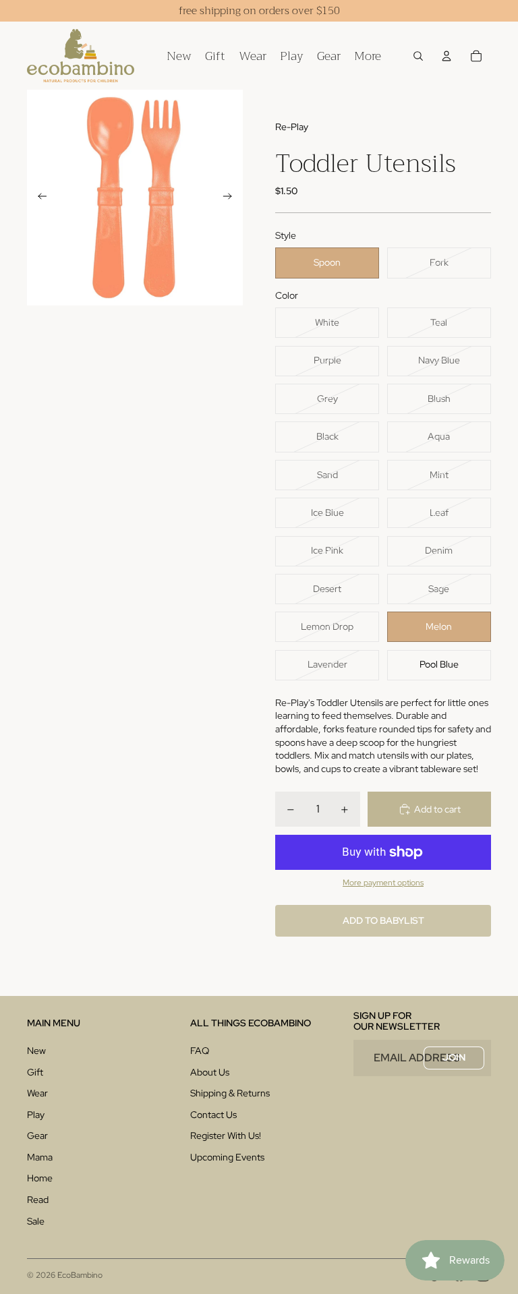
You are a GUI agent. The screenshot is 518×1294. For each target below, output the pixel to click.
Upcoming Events (227, 1157)
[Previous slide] (38, 197)
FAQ (199, 1051)
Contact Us (213, 1115)
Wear (37, 1093)
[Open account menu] (446, 56)
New (36, 1051)
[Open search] (418, 56)
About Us (209, 1072)
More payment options (383, 882)
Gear (37, 1135)
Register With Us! (225, 1135)
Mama (40, 1157)
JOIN (453, 1057)
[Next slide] (232, 197)
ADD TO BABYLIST (383, 920)
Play (36, 1115)
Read (38, 1200)
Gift (35, 1072)
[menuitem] (367, 55)
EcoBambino (80, 1275)
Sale (36, 1221)
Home (40, 1178)
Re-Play (291, 127)
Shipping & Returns (230, 1093)
